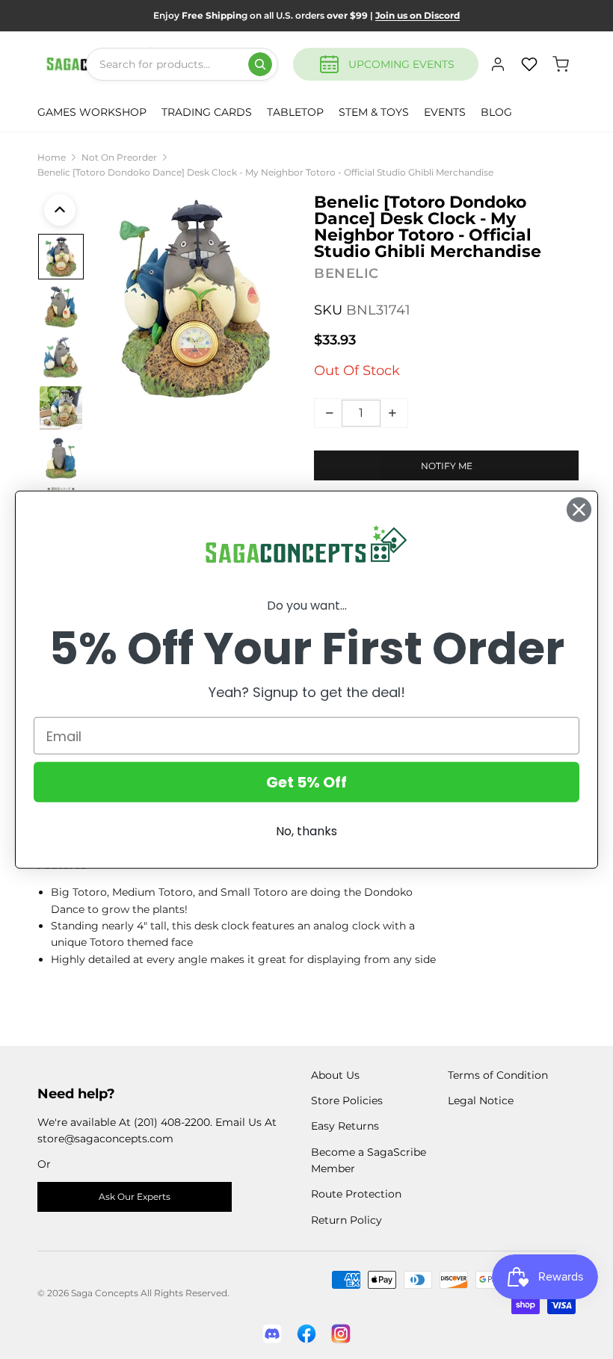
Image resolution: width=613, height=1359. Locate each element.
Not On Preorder (119, 157)
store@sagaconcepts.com (105, 1138)
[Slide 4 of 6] (61, 407)
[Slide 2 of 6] (61, 306)
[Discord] (272, 1333)
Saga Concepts (104, 1292)
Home (51, 157)
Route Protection (356, 1194)
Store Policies (347, 1100)
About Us (335, 1075)
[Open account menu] (498, 64)
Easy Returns (345, 1126)
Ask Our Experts (134, 1196)
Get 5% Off (306, 782)
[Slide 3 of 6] (61, 357)
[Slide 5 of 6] (61, 458)
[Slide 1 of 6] (61, 256)
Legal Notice (481, 1100)
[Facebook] (306, 1333)
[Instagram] (340, 1333)
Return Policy (346, 1220)
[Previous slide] (60, 210)
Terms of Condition (498, 1075)
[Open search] (260, 64)
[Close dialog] (579, 509)
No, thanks (306, 831)
